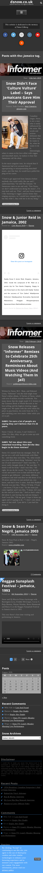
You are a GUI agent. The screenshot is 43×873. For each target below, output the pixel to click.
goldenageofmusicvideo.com (24, 384)
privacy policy (8, 870)
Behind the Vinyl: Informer (15, 793)
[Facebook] (5, 35)
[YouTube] (37, 35)
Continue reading (9, 204)
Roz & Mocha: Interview (14, 797)
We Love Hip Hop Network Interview (19, 800)
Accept (37, 859)
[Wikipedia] (21, 35)
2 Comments (36, 574)
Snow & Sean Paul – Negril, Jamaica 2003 (20, 528)
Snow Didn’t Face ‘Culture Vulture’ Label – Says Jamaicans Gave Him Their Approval (21, 93)
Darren (31, 226)
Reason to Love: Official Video (16, 804)
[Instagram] (29, 35)
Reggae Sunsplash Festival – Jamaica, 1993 (18, 586)
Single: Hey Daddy (21, 711)
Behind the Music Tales (24, 308)
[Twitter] (13, 35)
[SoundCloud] (21, 43)
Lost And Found (22, 708)
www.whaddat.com (16, 545)
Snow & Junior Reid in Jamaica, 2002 (21, 220)
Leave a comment (34, 210)
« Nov (4, 697)
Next (28, 659)
